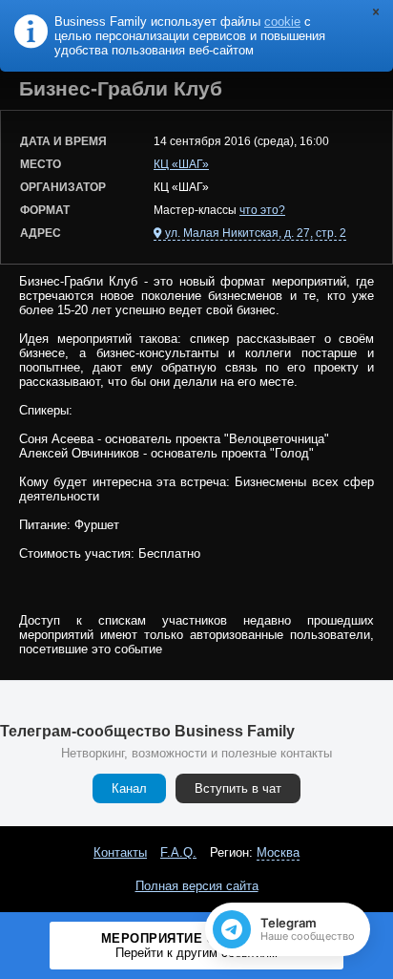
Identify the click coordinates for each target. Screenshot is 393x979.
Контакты (120, 852)
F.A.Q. (178, 852)
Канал (129, 788)
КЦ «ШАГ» (181, 164)
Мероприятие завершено (197, 945)
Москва (278, 852)
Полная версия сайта (197, 886)
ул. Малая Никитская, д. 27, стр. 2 (255, 233)
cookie (282, 21)
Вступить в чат (238, 788)
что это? (262, 210)
